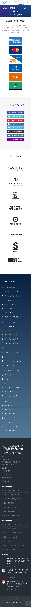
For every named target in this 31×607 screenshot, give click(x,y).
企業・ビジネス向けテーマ (12, 490)
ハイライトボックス (10, 396)
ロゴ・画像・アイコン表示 (12, 335)
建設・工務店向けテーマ (11, 503)
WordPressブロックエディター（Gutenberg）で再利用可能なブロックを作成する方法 (17, 583)
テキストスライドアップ (11, 300)
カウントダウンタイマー (11, 418)
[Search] (22, 1)
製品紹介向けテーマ (10, 549)
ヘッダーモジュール (10, 288)
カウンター (7, 422)
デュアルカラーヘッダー (11, 292)
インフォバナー (8, 347)
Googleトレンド (9, 405)
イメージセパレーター (10, 357)
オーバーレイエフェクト (11, 365)
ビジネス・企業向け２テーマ (13, 499)
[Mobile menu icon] (27, 2)
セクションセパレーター (11, 353)
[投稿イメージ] (3, 559)
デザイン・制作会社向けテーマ (13, 495)
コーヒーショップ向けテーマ (13, 524)
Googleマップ (8, 401)
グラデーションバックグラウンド (14, 361)
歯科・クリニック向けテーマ (13, 507)
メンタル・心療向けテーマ (12, 515)
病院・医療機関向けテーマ (12, 511)
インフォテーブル (9, 322)
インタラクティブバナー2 (11, 343)
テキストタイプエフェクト (12, 296)
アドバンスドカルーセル (11, 371)
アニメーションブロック (11, 387)
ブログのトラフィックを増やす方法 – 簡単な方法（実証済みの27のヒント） (17, 572)
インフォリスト (8, 331)
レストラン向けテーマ (10, 529)
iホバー (5, 383)
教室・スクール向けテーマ (12, 537)
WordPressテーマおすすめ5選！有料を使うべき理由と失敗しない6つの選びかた (17, 560)
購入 (22, 4)
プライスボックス (9, 414)
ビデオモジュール (9, 430)
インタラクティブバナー (11, 339)
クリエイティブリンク (11, 304)
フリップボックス (9, 392)
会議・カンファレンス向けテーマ (14, 545)
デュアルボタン (8, 313)
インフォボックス (9, 326)
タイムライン (8, 410)
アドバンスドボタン (10, 308)
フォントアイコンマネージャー (13, 317)
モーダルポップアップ (10, 426)
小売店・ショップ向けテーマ (13, 533)
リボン (5, 379)
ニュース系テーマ (9, 541)
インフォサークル (9, 375)
